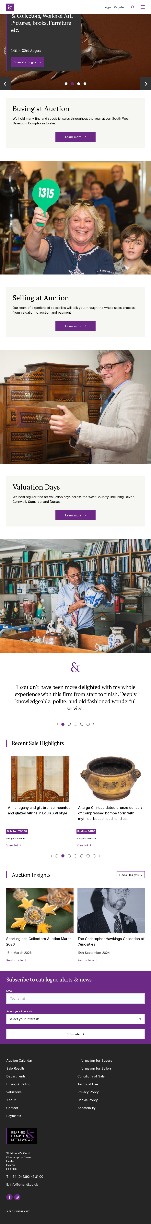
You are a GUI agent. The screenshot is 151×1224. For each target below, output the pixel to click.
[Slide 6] (94, 855)
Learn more (73, 137)
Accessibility (86, 1108)
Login (107, 7)
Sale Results (15, 1068)
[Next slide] (145, 83)
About (11, 1100)
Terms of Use (87, 1084)
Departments (16, 1076)
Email (9, 990)
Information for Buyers (94, 1060)
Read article (14, 960)
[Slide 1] (72, 83)
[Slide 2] (78, 83)
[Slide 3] (85, 83)
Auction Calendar (19, 1060)
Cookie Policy (87, 1100)
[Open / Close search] (132, 7)
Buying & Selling (18, 1084)
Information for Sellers (94, 1068)
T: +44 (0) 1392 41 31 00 (24, 1177)
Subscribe (73, 1034)
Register (119, 7)
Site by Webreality (18, 1211)
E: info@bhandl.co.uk (22, 1184)
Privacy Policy (88, 1092)
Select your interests (19, 1011)
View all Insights (129, 875)
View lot (12, 845)
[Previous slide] (5, 83)
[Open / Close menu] (141, 7)
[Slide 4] (88, 724)
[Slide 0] (66, 83)
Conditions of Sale (91, 1076)
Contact (12, 1108)
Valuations (14, 1092)
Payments (13, 1116)
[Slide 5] (88, 855)
